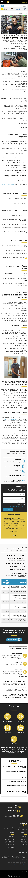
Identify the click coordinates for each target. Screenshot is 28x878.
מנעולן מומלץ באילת (9, 434)
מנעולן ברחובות (24, 846)
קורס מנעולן (24, 836)
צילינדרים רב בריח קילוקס (10, 419)
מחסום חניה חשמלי (10, 844)
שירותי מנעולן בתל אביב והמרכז (16, 558)
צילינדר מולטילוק (20, 186)
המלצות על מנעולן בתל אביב (17, 569)
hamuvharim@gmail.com (12, 816)
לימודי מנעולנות (10, 836)
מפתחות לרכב (18, 459)
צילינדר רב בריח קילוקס (8, 184)
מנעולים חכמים (11, 847)
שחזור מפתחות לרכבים (15, 475)
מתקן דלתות (11, 838)
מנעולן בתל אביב (23, 841)
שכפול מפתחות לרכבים (9, 841)
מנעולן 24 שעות (16, 480)
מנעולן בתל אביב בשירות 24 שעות (16, 555)
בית (26, 13)
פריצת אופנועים (23, 839)
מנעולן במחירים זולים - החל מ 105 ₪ (15, 563)
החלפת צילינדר (17, 465)
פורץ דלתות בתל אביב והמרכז (17, 561)
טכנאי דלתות (24, 844)
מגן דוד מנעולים (23, 838)
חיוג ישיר (8, 2)
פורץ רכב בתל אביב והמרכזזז (17, 566)
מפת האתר (11, 849)
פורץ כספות (18, 470)
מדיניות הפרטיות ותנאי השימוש (17, 506)
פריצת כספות (24, 842)
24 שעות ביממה (12, 812)
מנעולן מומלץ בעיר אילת (20, 394)
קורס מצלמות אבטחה (9, 842)
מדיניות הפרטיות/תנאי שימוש (20, 864)
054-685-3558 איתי (12, 807)
